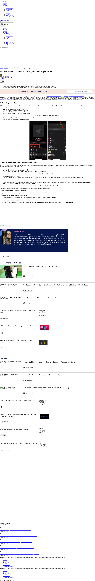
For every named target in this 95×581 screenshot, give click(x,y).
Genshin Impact (9, 15)
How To (6, 68)
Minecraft (8, 11)
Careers (5, 561)
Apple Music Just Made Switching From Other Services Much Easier (17, 548)
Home (1, 68)
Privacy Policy (6, 565)
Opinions (5, 3)
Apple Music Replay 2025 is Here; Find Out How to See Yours (15, 530)
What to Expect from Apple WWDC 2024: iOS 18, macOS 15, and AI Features (19, 415)
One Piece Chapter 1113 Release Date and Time (14, 429)
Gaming (5, 5)
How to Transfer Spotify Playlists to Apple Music (40, 266)
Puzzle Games (9, 9)
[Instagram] (21, 249)
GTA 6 (7, 10)
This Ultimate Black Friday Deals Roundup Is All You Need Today (46, 388)
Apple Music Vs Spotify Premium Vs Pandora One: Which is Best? (18, 311)
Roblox (7, 6)
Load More (3, 26)
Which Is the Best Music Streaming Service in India (16, 340)
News (4, 1)
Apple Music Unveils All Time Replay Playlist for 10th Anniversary (16, 542)
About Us (5, 560)
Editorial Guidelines (8, 566)
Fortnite (7, 14)
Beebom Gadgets (7, 18)
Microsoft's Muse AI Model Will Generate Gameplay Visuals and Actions (49, 362)
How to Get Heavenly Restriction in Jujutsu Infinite (41, 375)
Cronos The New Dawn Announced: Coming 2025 (15, 400)
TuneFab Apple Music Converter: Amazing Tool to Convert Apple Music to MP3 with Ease (55, 285)
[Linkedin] (16, 249)
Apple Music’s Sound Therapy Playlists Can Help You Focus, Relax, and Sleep (19, 554)
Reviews (5, 4)
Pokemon (8, 13)
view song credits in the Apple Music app (74, 96)
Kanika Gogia (20, 232)
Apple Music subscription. (6, 99)
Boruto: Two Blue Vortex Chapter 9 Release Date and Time (19, 443)
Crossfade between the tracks (54, 96)
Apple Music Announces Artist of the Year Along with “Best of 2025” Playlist (18, 536)
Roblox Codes (9, 8)
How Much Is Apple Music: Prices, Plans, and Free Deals (43, 298)
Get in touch (6, 562)
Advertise (5, 563)
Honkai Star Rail (10, 16)
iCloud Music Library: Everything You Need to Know (17, 326)
